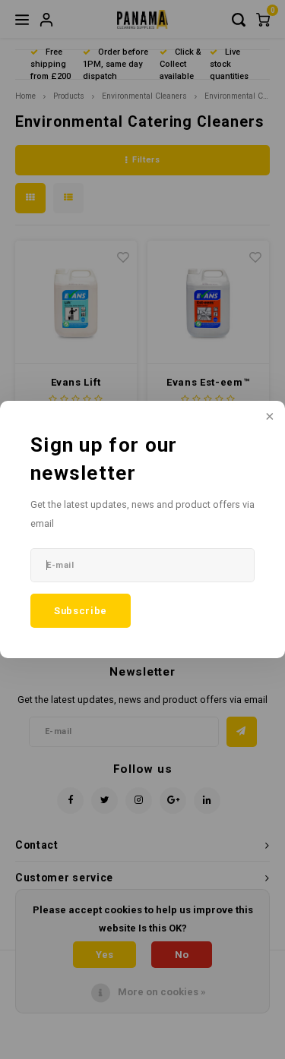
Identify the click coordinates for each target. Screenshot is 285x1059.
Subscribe (80, 610)
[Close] (268, 417)
